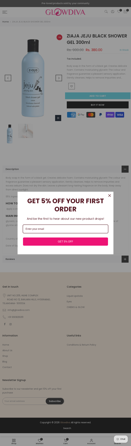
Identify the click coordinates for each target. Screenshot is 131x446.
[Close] (109, 195)
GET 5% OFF (65, 241)
